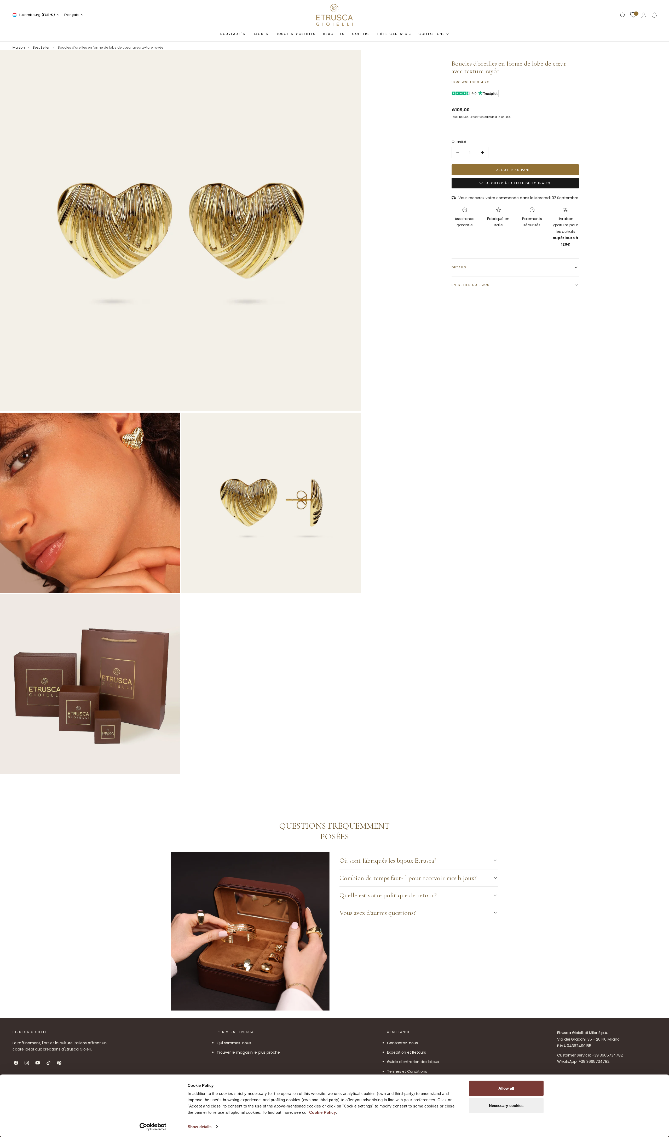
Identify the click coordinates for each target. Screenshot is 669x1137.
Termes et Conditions (407, 1071)
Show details (199, 1126)
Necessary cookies (506, 1105)
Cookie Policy (322, 1112)
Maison (19, 47)
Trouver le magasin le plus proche (248, 1052)
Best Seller (41, 47)
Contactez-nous (402, 1043)
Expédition (477, 117)
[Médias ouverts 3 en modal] (352, 421)
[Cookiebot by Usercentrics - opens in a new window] (153, 1127)
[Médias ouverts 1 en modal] (352, 59)
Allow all (506, 1088)
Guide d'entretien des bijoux (413, 1061)
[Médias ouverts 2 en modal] (170, 421)
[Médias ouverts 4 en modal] (170, 603)
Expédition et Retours (406, 1052)
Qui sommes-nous (234, 1043)
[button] (622, 15)
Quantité (459, 141)
